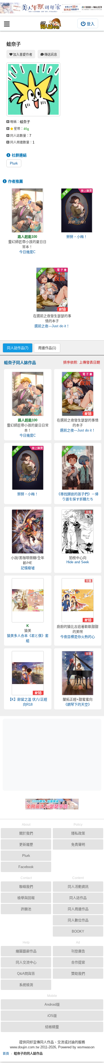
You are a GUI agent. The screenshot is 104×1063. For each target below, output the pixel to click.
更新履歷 (26, 844)
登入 (91, 24)
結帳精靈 (52, 1027)
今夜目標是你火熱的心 (77, 637)
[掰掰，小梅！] (77, 210)
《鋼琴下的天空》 (77, 704)
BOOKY (78, 931)
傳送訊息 (50, 55)
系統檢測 (26, 985)
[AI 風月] (52, 806)
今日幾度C (27, 252)
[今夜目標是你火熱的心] (78, 600)
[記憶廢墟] (28, 531)
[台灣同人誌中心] (50, 24)
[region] (53, 754)
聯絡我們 (26, 887)
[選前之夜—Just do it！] (52, 289)
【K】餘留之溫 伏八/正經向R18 (27, 701)
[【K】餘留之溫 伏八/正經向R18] (28, 673)
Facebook (26, 867)
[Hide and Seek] (78, 531)
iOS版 (52, 1016)
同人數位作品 (78, 920)
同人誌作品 (78, 898)
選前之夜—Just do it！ (52, 326)
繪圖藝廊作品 (26, 951)
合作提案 (78, 962)
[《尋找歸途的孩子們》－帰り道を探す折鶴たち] (78, 468)
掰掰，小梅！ (76, 237)
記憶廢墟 (28, 568)
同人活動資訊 (78, 887)
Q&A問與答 (26, 974)
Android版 (52, 1004)
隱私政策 (78, 833)
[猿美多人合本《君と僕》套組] (28, 600)
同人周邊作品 (78, 909)
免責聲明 (78, 844)
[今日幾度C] (27, 210)
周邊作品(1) (47, 348)
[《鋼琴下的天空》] (78, 673)
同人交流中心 (26, 962)
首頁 (6, 1054)
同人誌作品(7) (17, 348)
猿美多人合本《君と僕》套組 (28, 638)
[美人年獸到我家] (52, 8)
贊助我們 (78, 974)
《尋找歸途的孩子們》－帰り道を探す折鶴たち (77, 496)
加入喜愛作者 (22, 55)
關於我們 (26, 833)
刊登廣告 (78, 951)
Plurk (14, 163)
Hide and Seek (77, 562)
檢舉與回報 (26, 898)
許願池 (26, 909)
